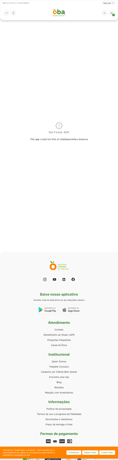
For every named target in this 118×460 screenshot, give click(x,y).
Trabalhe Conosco (59, 366)
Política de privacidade (59, 408)
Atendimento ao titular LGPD (59, 334)
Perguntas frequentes (59, 340)
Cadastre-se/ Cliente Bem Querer (59, 371)
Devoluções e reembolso (59, 419)
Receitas (59, 387)
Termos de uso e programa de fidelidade (59, 414)
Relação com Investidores (59, 392)
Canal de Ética (59, 345)
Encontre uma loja (59, 377)
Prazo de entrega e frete (59, 424)
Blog (59, 382)
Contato (59, 329)
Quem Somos (59, 361)
